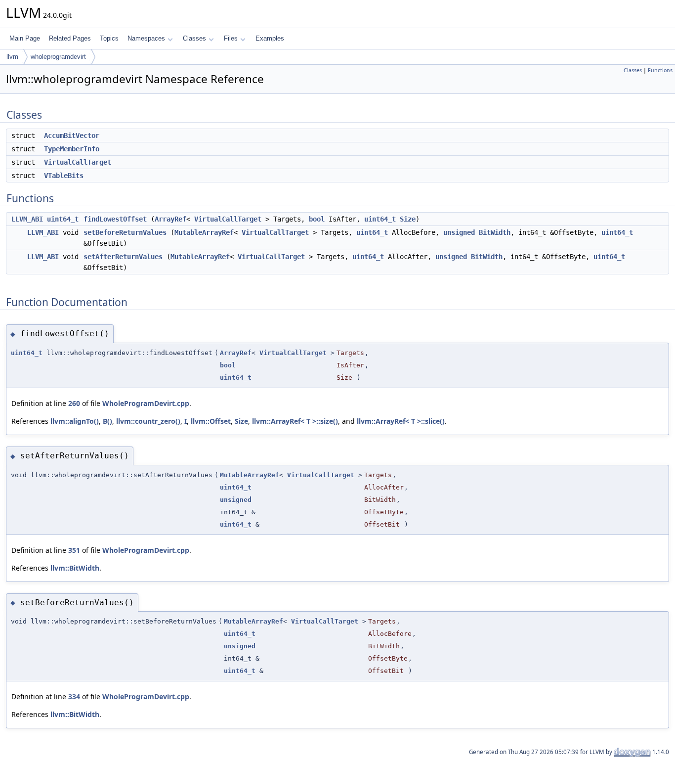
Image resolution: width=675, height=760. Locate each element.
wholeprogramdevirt (58, 56)
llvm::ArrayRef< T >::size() (295, 421)
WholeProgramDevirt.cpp (145, 403)
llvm (12, 56)
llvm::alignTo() (74, 421)
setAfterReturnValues (123, 257)
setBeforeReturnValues (125, 232)
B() (107, 421)
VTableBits (64, 175)
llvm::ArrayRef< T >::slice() (401, 421)
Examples (269, 38)
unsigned (459, 232)
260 (74, 403)
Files (231, 38)
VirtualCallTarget (77, 162)
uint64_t (63, 219)
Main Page (24, 38)
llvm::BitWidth (74, 568)
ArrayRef (170, 219)
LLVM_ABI (27, 219)
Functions (660, 70)
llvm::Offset (211, 421)
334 (74, 696)
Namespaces (146, 38)
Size (408, 219)
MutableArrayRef (204, 232)
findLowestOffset (115, 219)
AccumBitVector (71, 135)
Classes (194, 38)
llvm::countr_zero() (148, 421)
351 (74, 550)
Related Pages (70, 38)
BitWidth (494, 232)
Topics (109, 38)
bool (317, 219)
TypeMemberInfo (71, 149)
